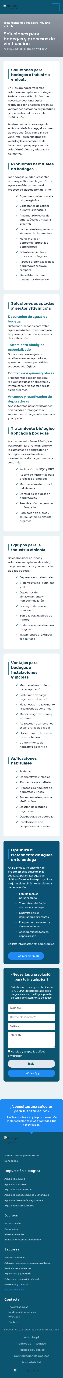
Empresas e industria (16, 1257)
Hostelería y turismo (16, 1284)
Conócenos (11, 1160)
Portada (8, 49)
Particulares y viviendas (17, 1268)
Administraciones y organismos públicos (27, 1263)
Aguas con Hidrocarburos (19, 1205)
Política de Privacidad (31, 1343)
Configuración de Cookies (31, 1356)
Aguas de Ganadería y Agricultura (23, 1200)
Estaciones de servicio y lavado (22, 1279)
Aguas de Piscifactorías (18, 1189)
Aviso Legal (31, 1337)
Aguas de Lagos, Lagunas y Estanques (26, 1194)
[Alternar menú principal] (55, 7)
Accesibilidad (31, 1362)
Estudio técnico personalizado (22, 1155)
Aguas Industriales (15, 1184)
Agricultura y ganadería (17, 1273)
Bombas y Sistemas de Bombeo (22, 1239)
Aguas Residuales (14, 1178)
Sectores (20, 49)
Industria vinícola (14, 1289)
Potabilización (12, 1223)
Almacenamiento (14, 1234)
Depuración (11, 1229)
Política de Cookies (32, 1349)
